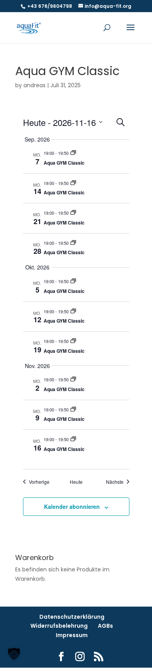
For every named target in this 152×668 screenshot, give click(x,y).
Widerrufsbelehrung (59, 626)
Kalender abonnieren (72, 506)
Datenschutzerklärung (71, 617)
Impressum (72, 635)
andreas (34, 85)
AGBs (105, 626)
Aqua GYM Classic (64, 162)
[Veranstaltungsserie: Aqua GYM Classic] (73, 153)
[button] (14, 654)
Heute (76, 482)
